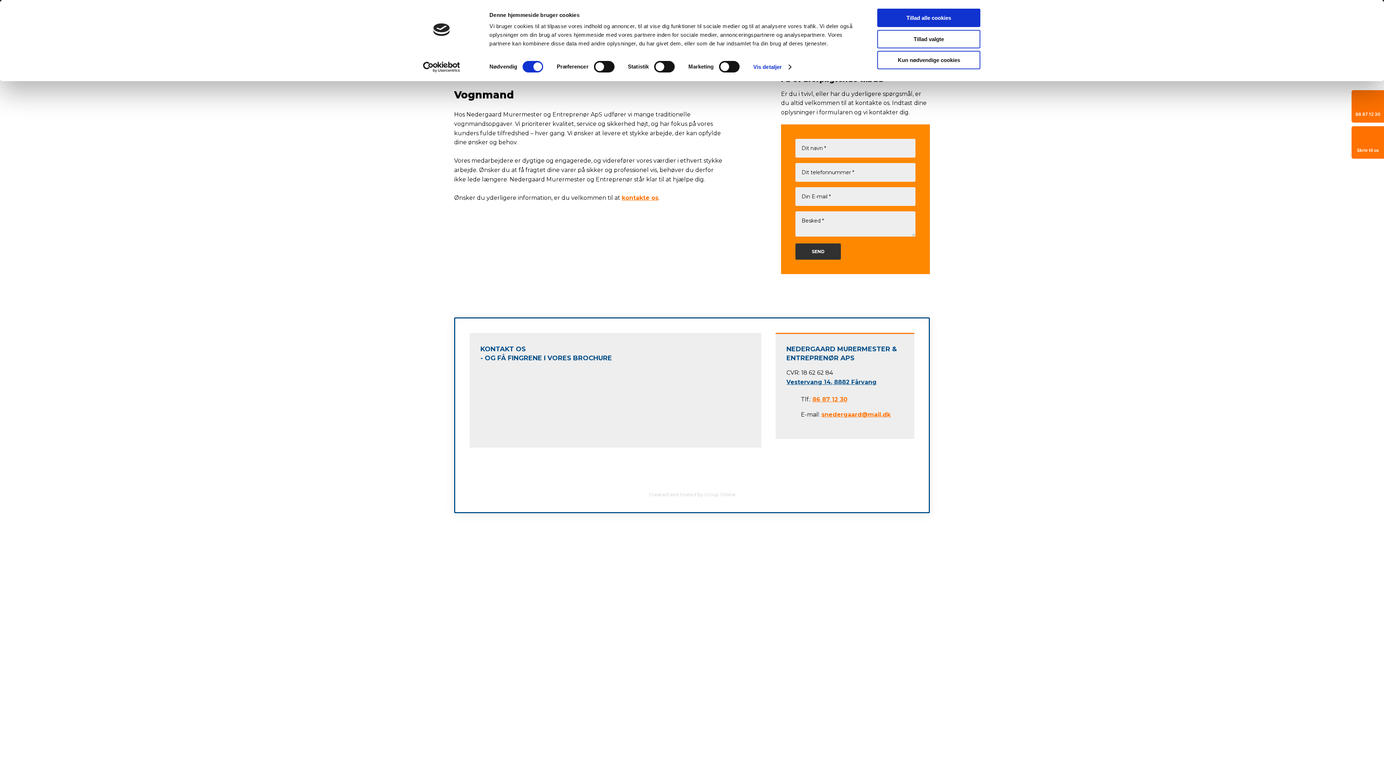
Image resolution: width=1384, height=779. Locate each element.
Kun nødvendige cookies (929, 60)
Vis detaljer (767, 67)
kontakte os (640, 197)
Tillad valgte (929, 39)
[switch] (604, 66)
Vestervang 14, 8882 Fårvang (831, 382)
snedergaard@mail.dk (856, 414)
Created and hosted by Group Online (692, 494)
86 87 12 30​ (829, 399)
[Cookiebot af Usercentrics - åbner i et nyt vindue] (441, 67)
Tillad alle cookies (928, 18)
